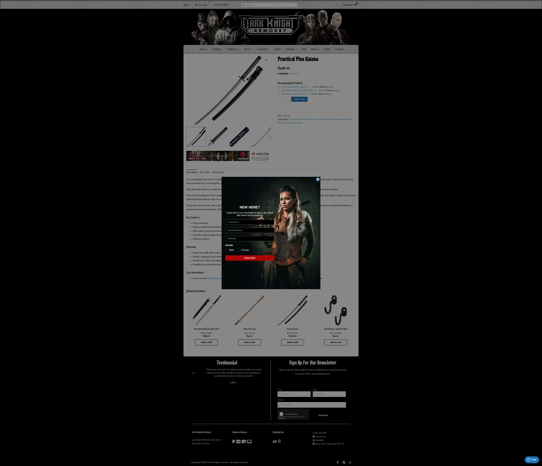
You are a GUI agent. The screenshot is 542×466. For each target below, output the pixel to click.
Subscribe (249, 258)
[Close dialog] (317, 179)
